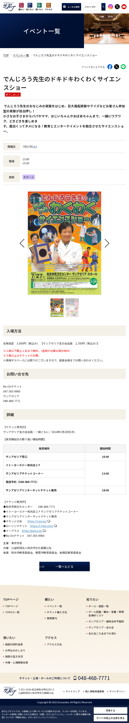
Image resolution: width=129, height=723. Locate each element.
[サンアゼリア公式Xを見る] (117, 6)
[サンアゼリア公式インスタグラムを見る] (110, 6)
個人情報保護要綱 (94, 691)
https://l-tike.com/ (41, 526)
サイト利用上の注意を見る (110, 718)
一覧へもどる (64, 566)
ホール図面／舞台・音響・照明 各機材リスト (106, 613)
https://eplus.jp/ (32, 531)
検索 (103, 7)
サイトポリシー (117, 691)
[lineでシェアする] (123, 66)
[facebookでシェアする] (109, 66)
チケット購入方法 (57, 612)
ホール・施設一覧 (99, 606)
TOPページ (11, 606)
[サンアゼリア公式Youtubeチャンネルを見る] (123, 6)
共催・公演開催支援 (16, 662)
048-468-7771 (94, 677)
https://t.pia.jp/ (37, 521)
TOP (6, 55)
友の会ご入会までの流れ (102, 633)
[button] (22, 243)
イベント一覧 (21, 55)
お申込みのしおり (15, 650)
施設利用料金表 (14, 644)
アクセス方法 (54, 644)
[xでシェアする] (116, 66)
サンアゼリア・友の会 (101, 627)
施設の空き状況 (14, 656)
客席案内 (52, 618)
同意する (110, 710)
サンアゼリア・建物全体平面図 (106, 621)
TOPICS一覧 (12, 612)
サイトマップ (73, 691)
